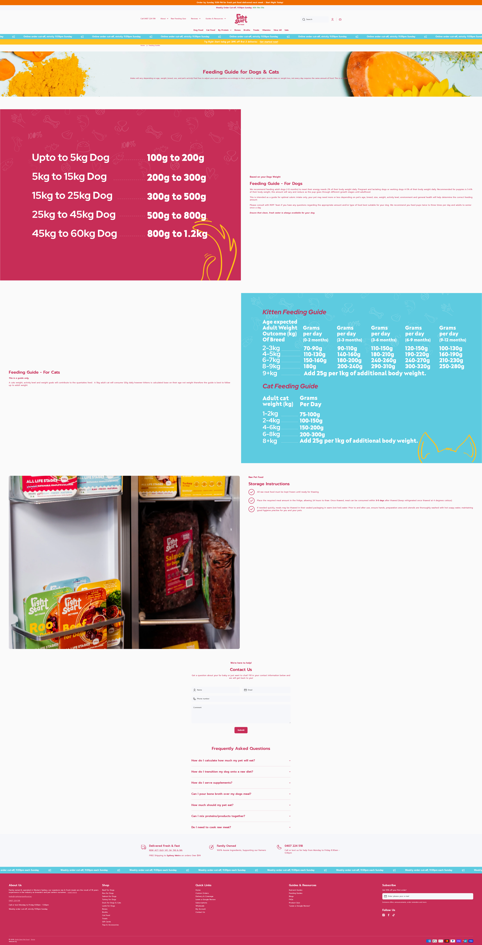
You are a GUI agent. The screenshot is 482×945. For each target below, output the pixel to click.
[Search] (303, 19)
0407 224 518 (294, 846)
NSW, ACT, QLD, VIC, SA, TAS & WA (166, 850)
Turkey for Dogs (109, 899)
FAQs (291, 899)
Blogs (291, 896)
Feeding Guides (295, 893)
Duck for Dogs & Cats (111, 902)
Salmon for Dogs (109, 896)
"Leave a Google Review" (299, 906)
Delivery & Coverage (204, 896)
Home (143, 46)
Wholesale (200, 906)
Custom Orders (202, 893)
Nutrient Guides (295, 890)
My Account (201, 909)
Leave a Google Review (206, 899)
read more (72, 892)
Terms (33, 939)
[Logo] (241, 19)
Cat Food (106, 915)
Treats (104, 918)
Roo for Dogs (108, 893)
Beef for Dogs (108, 890)
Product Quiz (294, 902)
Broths (105, 912)
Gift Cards (106, 921)
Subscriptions (201, 902)
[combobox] (315, 19)
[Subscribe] (470, 896)
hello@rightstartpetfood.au (20, 896)
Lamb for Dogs (108, 906)
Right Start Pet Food (22, 939)
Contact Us (200, 912)
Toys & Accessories (110, 925)
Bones (104, 909)
